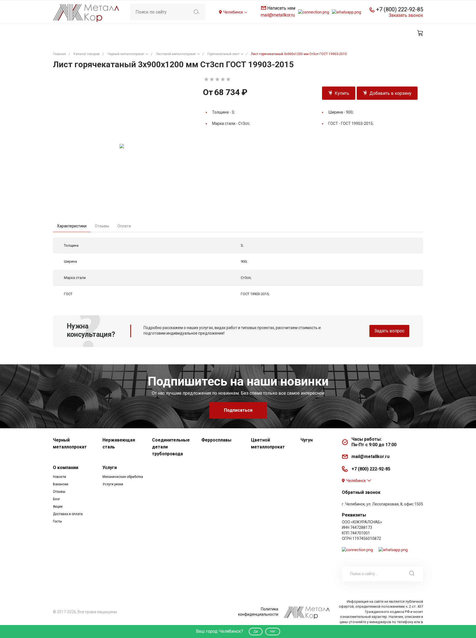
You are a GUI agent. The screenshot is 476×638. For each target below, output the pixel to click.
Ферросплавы (216, 440)
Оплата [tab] (124, 226)
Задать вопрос (389, 330)
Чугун (307, 440)
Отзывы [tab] (102, 226)
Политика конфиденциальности (258, 612)
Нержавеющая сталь (118, 443)
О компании (65, 467)
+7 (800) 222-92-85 (399, 9)
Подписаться (238, 410)
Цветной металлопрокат (268, 443)
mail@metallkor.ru (278, 15)
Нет (272, 631)
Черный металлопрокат (70, 443)
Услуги (109, 467)
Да (255, 631)
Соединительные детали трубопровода (171, 446)
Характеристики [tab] (71, 226)
